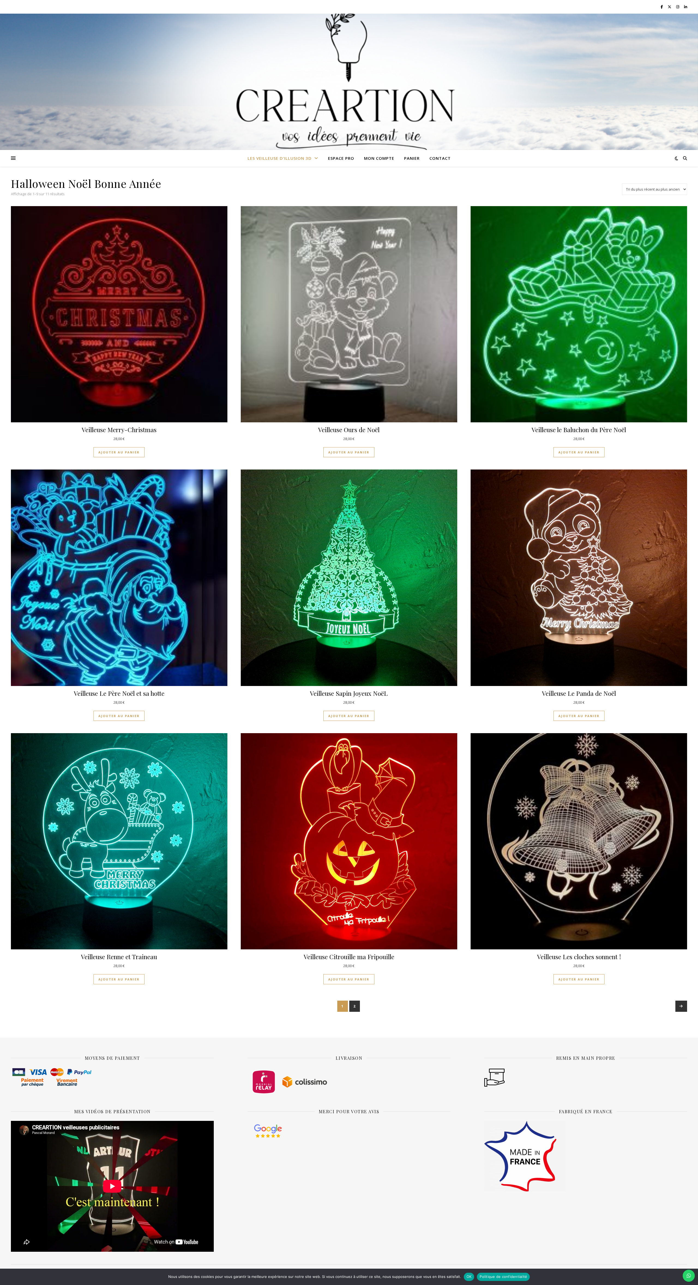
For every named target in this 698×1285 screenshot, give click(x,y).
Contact (440, 158)
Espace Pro (341, 158)
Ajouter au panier (119, 452)
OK (469, 1276)
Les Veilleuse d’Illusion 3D (280, 158)
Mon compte (379, 158)
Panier (412, 158)
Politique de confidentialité (503, 1276)
